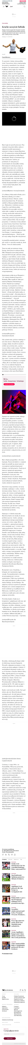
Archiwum (4, 1011)
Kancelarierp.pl (17, 1012)
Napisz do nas (5, 999)
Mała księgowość (18, 1011)
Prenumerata (5, 1009)
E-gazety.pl (16, 1008)
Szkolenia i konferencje (7, 1019)
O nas (3, 996)
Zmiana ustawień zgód (19, 997)
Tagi (21, 859)
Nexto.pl (16, 1009)
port (11, 6)
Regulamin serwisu (18, 999)
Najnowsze (16, 859)
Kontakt (4, 997)
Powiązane (4, 859)
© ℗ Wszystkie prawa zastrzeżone (10, 850)
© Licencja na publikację (8, 849)
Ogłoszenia (4, 1008)
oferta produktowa (6, 1024)
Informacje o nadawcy (19, 1000)
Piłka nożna (5, 23)
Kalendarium (17, 1022)
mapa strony (5, 1022)
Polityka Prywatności (19, 996)
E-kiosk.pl (16, 1006)
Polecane (10, 859)
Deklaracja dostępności (19, 1002)
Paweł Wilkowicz (6, 57)
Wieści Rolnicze (17, 1014)
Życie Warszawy (18, 1015)
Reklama (4, 1006)
